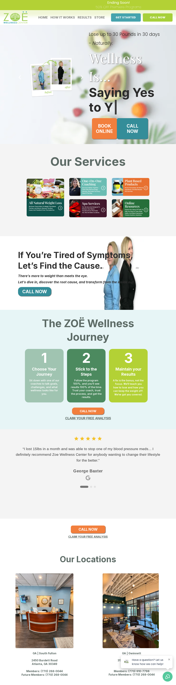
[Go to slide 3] (95, 472)
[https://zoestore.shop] (130, 172)
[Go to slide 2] (88, 472)
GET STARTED (126, 17)
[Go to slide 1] (81, 472)
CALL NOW (157, 17)
